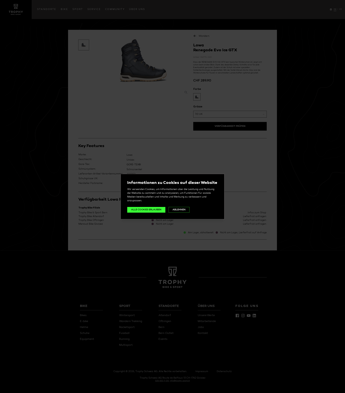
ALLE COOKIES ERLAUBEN (146, 209)
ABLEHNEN (179, 209)
